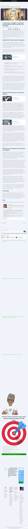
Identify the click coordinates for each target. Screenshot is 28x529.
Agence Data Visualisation (11, 498)
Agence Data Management (11, 500)
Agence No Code (10, 505)
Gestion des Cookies (16, 500)
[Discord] (6, 218)
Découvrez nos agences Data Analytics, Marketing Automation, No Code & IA (11, 490)
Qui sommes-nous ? (16, 493)
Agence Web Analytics (11, 495)
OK (24, 231)
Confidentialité (16, 497)
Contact (15, 491)
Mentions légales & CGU (16, 496)
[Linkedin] (3, 218)
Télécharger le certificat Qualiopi (6, 491)
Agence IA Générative (10, 503)
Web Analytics (7, 5)
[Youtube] (4, 218)
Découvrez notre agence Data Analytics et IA (14, 454)
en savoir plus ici (12, 182)
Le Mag (4, 5)
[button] (8, 29)
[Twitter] (5, 218)
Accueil (2, 5)
